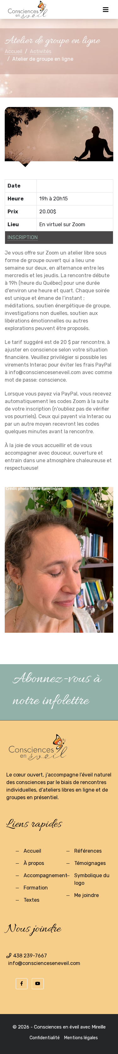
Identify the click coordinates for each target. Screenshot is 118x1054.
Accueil (13, 51)
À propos (34, 863)
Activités (40, 51)
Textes (31, 900)
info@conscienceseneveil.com (44, 963)
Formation (36, 888)
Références (88, 851)
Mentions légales (81, 1037)
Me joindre (86, 895)
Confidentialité (45, 1037)
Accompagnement (45, 875)
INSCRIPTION (23, 237)
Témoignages (90, 863)
